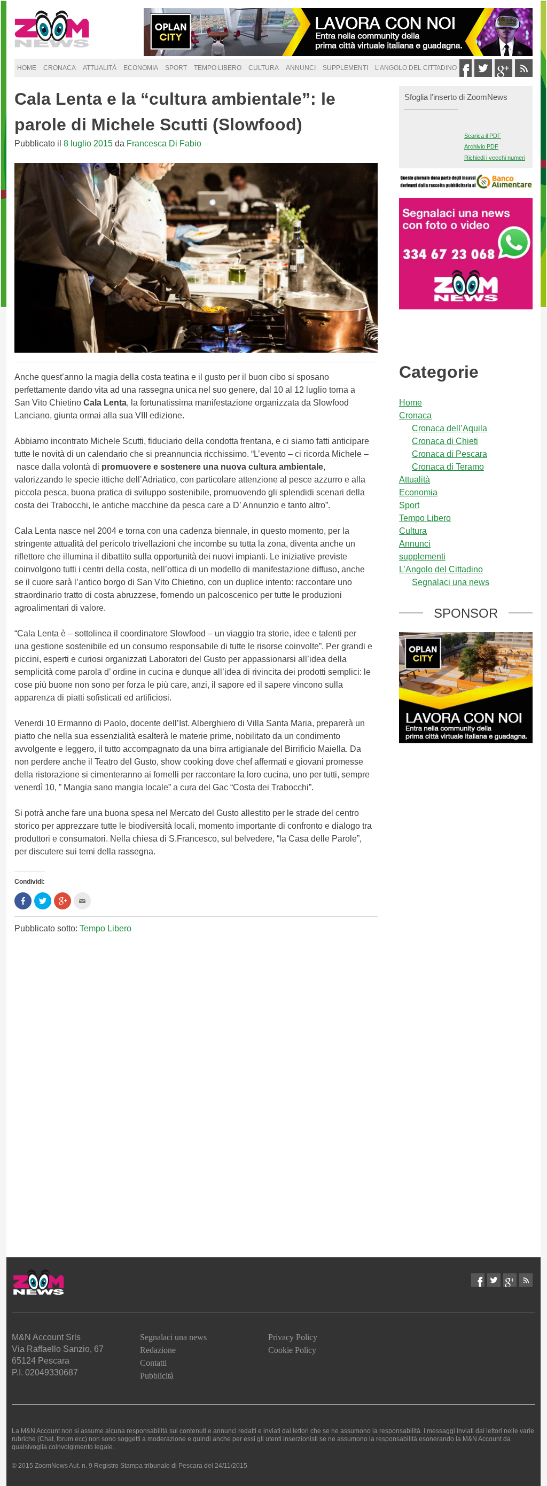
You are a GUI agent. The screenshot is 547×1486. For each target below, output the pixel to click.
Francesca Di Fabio (164, 143)
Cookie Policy (292, 1350)
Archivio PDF (481, 146)
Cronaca (59, 68)
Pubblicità (157, 1375)
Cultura (263, 68)
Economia (140, 68)
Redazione (158, 1350)
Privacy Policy (292, 1337)
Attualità (99, 68)
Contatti (153, 1362)
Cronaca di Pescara (449, 453)
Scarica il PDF (482, 136)
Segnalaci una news (450, 582)
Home (26, 68)
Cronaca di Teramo (448, 466)
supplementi (345, 68)
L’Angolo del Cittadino (416, 68)
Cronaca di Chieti (445, 441)
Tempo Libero (217, 68)
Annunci (301, 68)
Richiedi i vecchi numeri (494, 157)
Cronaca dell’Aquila (449, 428)
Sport (176, 68)
